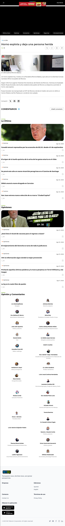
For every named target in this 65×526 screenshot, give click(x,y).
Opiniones (37, 33)
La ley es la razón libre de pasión (13, 284)
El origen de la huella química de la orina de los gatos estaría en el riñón (29, 159)
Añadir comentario (56, 109)
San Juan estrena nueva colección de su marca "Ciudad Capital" (25, 195)
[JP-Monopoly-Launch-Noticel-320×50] (32, 4)
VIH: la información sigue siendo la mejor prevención (21, 258)
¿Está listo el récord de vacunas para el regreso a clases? (22, 233)
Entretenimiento (58, 33)
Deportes (46, 33)
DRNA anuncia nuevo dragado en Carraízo (17, 183)
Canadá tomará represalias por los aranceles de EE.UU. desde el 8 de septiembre (32, 147)
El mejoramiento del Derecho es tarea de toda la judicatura (24, 246)
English (36, 489)
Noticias (16, 33)
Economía (26, 33)
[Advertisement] (32, 18)
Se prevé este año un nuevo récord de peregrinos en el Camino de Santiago (30, 171)
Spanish (36, 486)
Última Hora (6, 33)
